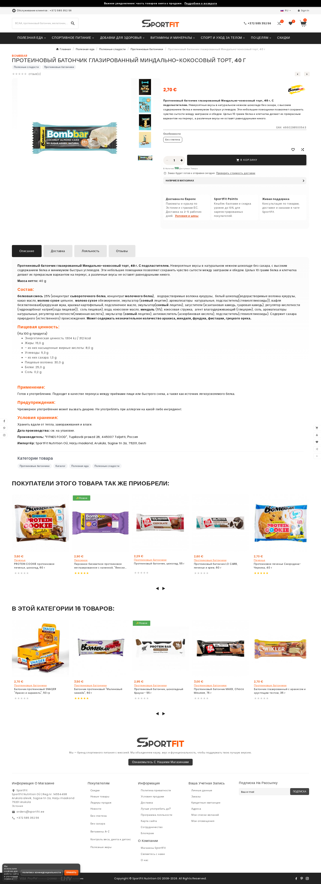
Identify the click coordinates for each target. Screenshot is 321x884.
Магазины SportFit (153, 848)
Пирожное (81, 560)
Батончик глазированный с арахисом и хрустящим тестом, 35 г (280, 691)
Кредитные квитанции (206, 802)
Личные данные (201, 790)
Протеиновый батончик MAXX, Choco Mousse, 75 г (219, 691)
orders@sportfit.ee (30, 812)
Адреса (196, 809)
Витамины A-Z (100, 831)
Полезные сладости (26, 67)
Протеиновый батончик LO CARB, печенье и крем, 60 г (216, 565)
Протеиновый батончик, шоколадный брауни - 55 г (159, 691)
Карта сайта (149, 821)
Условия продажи (152, 796)
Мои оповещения (203, 821)
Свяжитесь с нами (153, 854)
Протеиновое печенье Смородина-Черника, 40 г (277, 565)
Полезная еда (80, 466)
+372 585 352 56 (28, 818)
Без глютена (98, 816)
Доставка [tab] (58, 251)
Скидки (95, 790)
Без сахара (97, 823)
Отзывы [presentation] (122, 251)
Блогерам (147, 833)
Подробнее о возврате (200, 3)
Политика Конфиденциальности (41, 873)
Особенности (172, 134)
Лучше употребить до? (156, 809)
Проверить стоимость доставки (235, 173)
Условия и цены (187, 216)
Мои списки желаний (205, 815)
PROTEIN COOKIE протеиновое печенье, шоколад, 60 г (34, 565)
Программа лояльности (156, 815)
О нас (144, 860)
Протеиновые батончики (59, 67)
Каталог (61, 466)
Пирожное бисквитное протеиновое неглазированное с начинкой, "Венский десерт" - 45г (100, 565)
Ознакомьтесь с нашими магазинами (160, 762)
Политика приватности (156, 790)
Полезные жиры (101, 847)
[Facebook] (296, 878)
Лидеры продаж (100, 802)
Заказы (196, 796)
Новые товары (100, 796)
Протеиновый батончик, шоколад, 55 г (159, 563)
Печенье (20, 560)
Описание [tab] (26, 251)
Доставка (147, 802)
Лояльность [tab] (90, 251)
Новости (96, 809)
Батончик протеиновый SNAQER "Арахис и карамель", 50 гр (35, 691)
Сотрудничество (152, 827)
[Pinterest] (301, 878)
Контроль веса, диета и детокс (110, 839)
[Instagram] (307, 878)
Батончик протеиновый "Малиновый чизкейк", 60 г (98, 691)
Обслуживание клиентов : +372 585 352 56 (44, 10)
